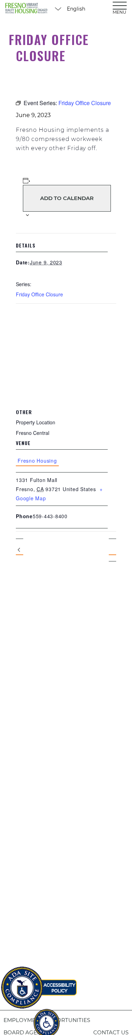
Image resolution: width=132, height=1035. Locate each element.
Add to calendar (67, 198)
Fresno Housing (37, 460)
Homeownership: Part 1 (19, 550)
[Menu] (120, 5)
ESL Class (112, 549)
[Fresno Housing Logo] (26, 9)
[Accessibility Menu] (46, 1019)
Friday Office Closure (39, 294)
